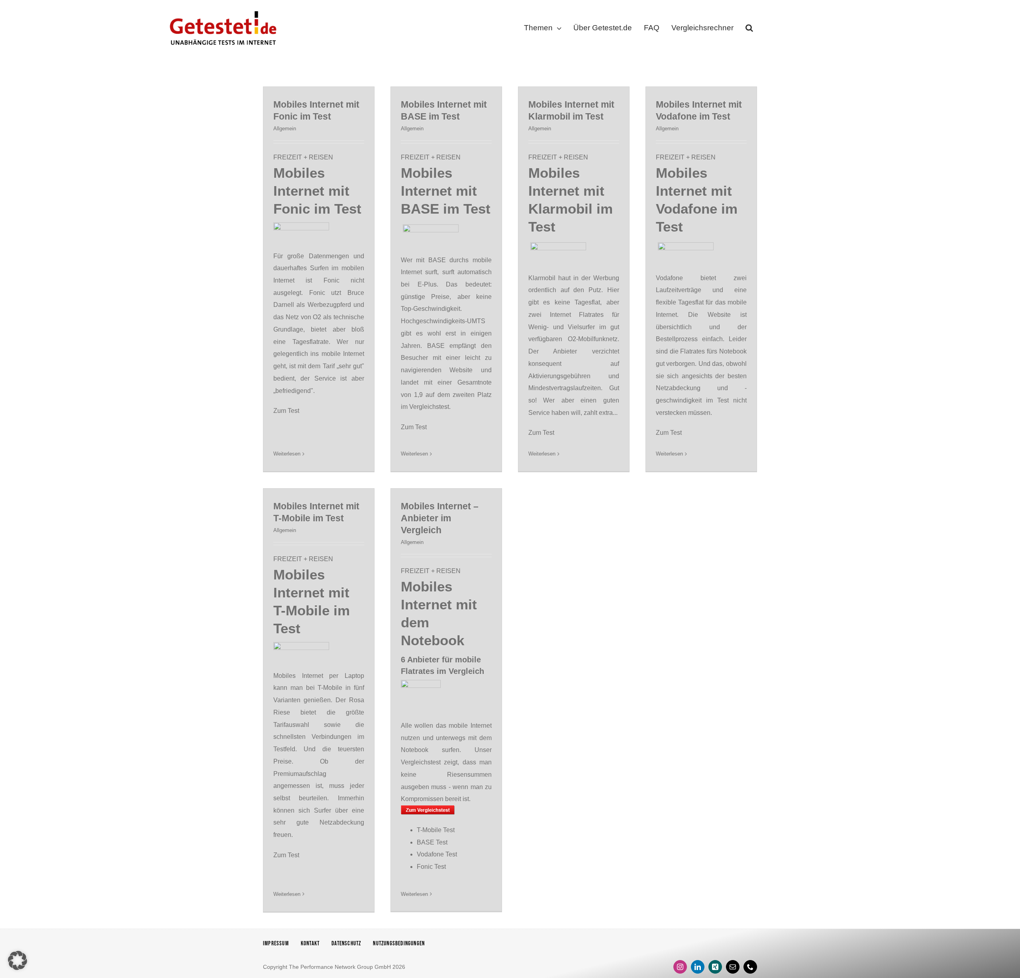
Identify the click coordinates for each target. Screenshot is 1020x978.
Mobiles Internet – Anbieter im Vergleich (440, 518)
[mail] (733, 967)
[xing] (715, 967)
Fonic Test (431, 866)
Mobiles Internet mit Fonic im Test (317, 190)
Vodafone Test (437, 854)
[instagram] (680, 967)
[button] (749, 29)
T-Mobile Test (436, 830)
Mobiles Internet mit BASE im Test (445, 190)
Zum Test (286, 410)
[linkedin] (697, 967)
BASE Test (432, 842)
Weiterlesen (286, 454)
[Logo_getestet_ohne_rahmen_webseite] (221, 9)
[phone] (750, 967)
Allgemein (284, 129)
